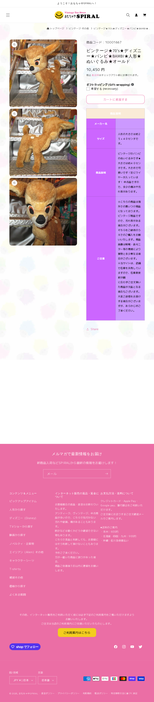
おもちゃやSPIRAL (28, 693)
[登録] (106, 473)
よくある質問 (17, 594)
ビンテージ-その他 (79, 28)
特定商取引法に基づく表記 (124, 693)
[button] (8, 15)
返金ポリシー (47, 693)
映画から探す (17, 535)
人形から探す (17, 509)
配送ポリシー (101, 693)
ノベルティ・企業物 (21, 543)
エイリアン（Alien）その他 (26, 552)
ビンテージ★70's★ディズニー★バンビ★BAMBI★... (122, 28)
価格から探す (17, 586)
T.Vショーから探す (21, 526)
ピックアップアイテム (23, 501)
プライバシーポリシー (69, 693)
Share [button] (95, 329)
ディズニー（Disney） (23, 518)
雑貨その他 (16, 577)
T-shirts (15, 569)
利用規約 (87, 693)
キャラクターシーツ (21, 560)
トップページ (57, 28)
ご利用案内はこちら (77, 633)
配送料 (95, 75)
